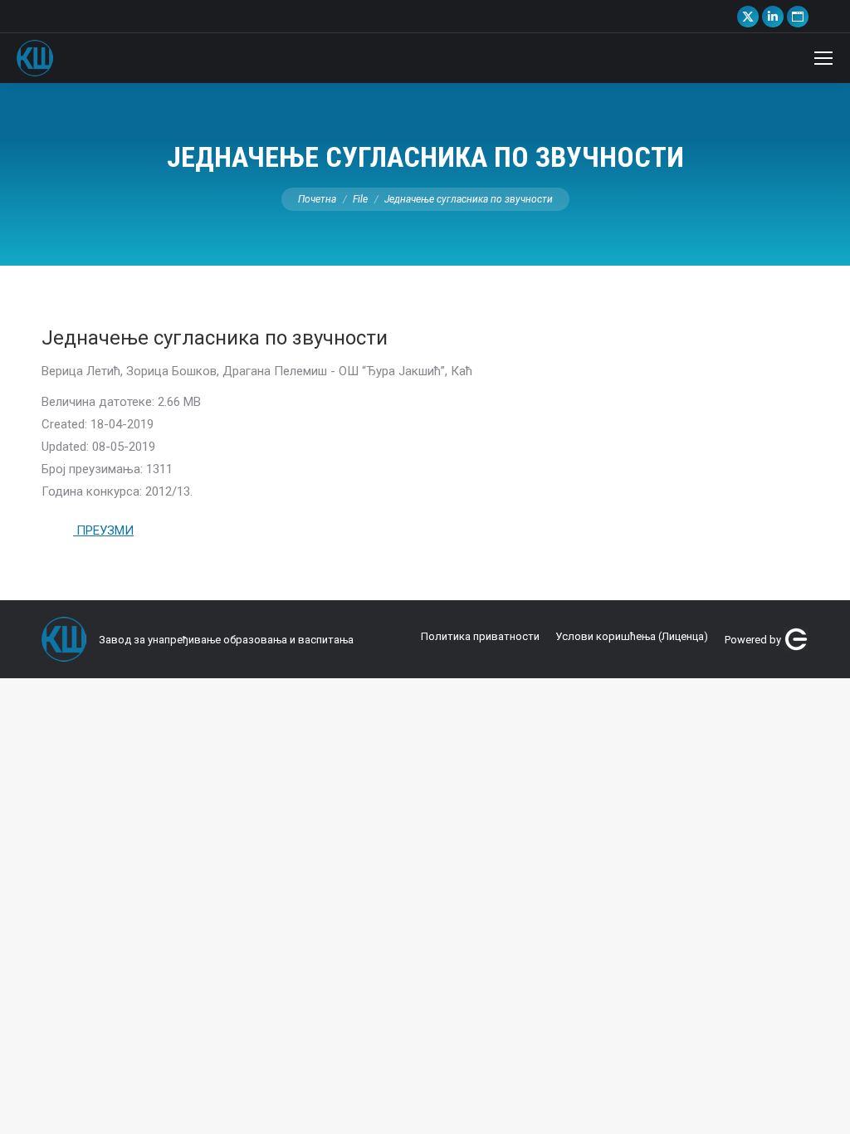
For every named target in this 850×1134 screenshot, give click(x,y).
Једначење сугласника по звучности (215, 337)
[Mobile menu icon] (823, 58)
